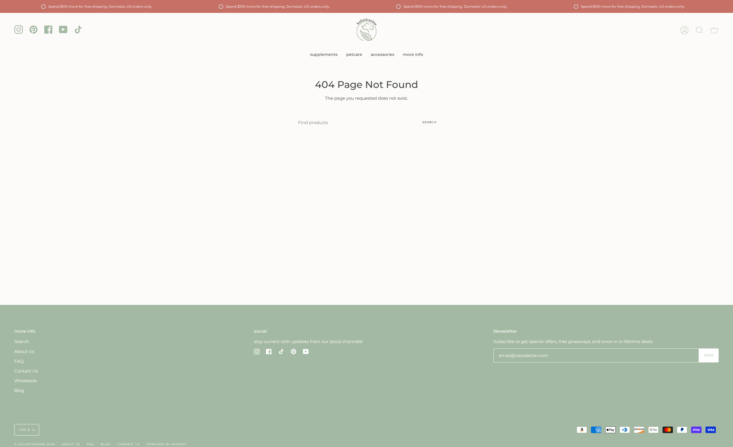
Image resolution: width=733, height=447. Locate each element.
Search (429, 122)
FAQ (19, 361)
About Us (24, 351)
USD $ (24, 429)
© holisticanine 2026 (34, 444)
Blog (19, 390)
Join (708, 355)
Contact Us (26, 371)
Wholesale (25, 380)
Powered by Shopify (167, 444)
